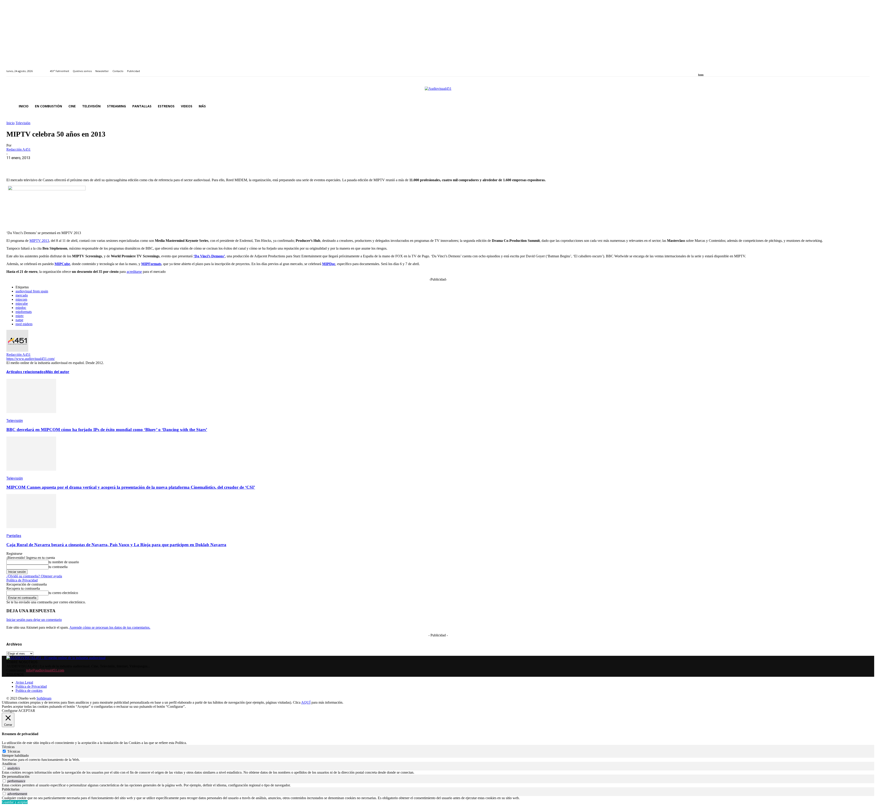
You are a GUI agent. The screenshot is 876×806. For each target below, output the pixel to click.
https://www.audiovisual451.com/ (30, 359)
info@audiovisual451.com (45, 670)
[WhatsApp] (46, 164)
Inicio (10, 123)
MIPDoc (328, 264)
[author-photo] (17, 350)
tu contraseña (58, 567)
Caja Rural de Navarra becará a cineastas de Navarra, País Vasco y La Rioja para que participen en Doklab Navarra (116, 544)
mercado (22, 295)
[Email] (79, 164)
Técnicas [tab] (8, 747)
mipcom (21, 299)
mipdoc (21, 308)
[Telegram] (96, 164)
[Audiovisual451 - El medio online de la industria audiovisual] (438, 91)
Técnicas (13, 751)
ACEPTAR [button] (26, 711)
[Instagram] (704, 68)
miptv (20, 316)
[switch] (4, 768)
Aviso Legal (24, 682)
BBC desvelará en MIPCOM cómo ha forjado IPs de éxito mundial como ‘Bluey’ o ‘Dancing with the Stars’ (106, 429)
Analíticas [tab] (9, 764)
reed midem (24, 324)
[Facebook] (699, 68)
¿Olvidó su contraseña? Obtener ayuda (34, 576)
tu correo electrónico (63, 593)
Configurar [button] (10, 711)
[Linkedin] (710, 68)
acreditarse (134, 272)
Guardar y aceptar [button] (15, 802)
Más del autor (57, 372)
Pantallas (13, 536)
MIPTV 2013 (39, 241)
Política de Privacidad (22, 580)
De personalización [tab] (15, 776)
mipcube (22, 303)
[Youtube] (720, 68)
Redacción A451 (18, 149)
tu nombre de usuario (64, 562)
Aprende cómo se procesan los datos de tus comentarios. (109, 627)
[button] (864, 106)
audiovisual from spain (32, 291)
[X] (30, 164)
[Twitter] (715, 68)
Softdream (43, 698)
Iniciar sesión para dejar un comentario (34, 620)
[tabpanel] (438, 760)
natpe (19, 320)
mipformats (24, 312)
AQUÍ (305, 702)
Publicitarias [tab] (10, 789)
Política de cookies (29, 690)
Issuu (701, 74)
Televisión (23, 123)
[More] (112, 165)
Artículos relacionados (26, 372)
